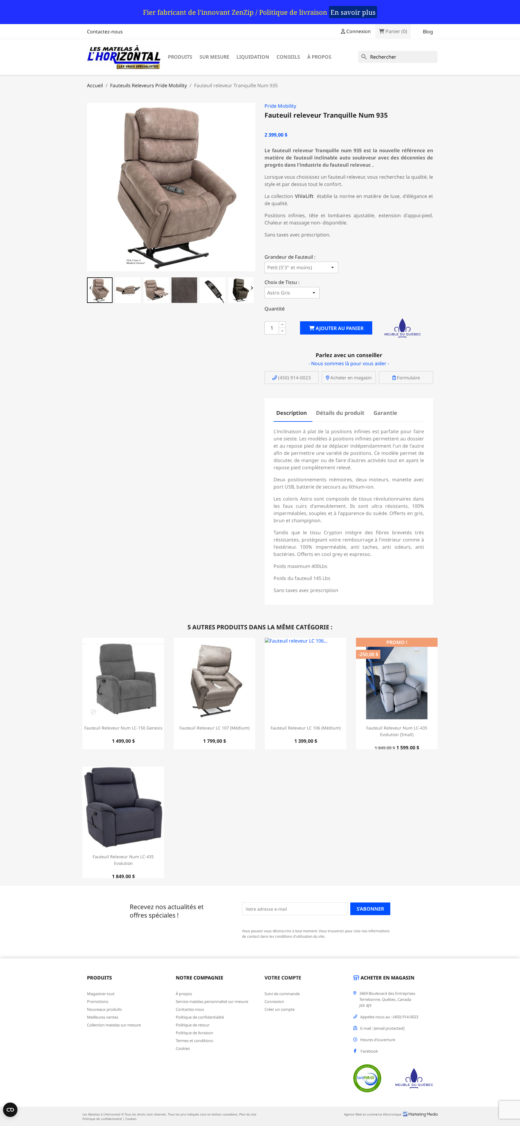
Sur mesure (214, 57)
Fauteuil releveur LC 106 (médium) (306, 728)
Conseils (288, 57)
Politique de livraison (194, 1032)
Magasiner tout (101, 993)
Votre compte (283, 977)
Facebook (369, 1051)
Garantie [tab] (385, 412)
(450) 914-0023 (294, 378)
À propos (319, 57)
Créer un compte (280, 1009)
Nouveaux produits (104, 1009)
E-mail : (382, 1028)
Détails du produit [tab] (340, 412)
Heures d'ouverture (377, 1039)
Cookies (183, 1048)
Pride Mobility (280, 106)
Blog (428, 31)
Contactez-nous (105, 31)
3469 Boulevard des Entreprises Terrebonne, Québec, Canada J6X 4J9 (387, 999)
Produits (180, 57)
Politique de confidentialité (200, 1017)
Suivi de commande (282, 993)
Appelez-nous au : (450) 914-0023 (389, 1017)
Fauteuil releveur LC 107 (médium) (214, 728)
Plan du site (247, 1114)
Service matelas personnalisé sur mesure (212, 1001)
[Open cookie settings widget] (10, 1110)
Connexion (274, 1001)
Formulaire (408, 378)
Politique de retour (192, 1025)
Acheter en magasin (350, 378)
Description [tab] (291, 412)
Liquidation (253, 57)
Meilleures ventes (102, 1017)
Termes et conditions (194, 1040)
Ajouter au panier (339, 328)
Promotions (97, 1001)
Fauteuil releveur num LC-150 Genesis (123, 728)
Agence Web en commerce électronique (372, 1114)
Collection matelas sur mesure (114, 1025)
